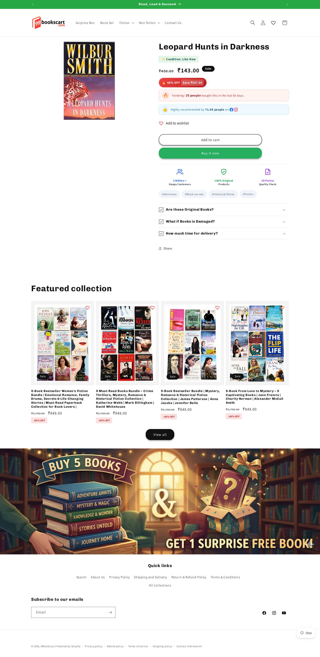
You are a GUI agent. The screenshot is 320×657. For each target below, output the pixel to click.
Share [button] (168, 248)
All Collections (160, 585)
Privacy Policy (119, 577)
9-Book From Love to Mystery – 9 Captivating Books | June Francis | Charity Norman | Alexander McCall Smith (254, 397)
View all (160, 434)
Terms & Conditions (225, 577)
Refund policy (115, 646)
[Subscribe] (110, 612)
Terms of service (138, 646)
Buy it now (210, 153)
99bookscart (48, 646)
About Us (98, 577)
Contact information (189, 646)
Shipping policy (162, 646)
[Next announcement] (287, 4)
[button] (126, 23)
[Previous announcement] (33, 4)
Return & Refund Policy (188, 577)
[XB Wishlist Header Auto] (273, 23)
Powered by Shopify (68, 646)
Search (81, 577)
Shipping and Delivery (150, 577)
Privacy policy (93, 646)
